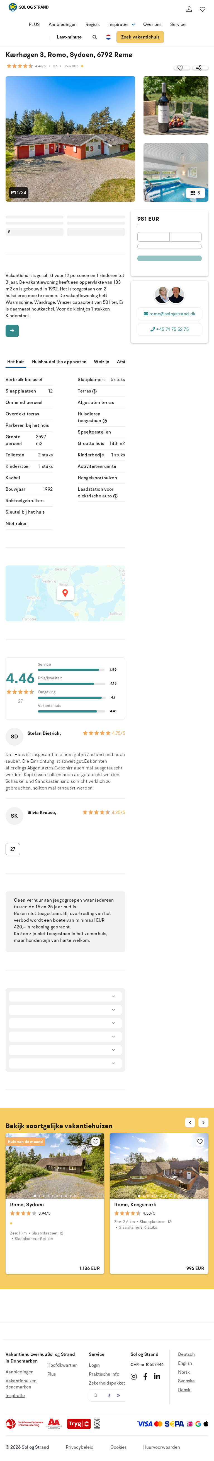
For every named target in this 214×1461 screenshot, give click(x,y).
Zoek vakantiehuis (140, 37)
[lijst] (202, 9)
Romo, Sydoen (27, 1204)
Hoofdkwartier (62, 1365)
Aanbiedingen (63, 24)
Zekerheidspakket (107, 1383)
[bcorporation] (98, 1428)
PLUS (34, 24)
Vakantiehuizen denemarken (21, 1384)
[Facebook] (145, 1376)
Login (94, 1365)
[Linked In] (157, 1376)
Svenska (186, 1381)
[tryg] (80, 1428)
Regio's (92, 24)
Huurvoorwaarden (161, 1447)
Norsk (184, 1372)
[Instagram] (134, 1376)
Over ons (152, 24)
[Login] (189, 9)
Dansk (184, 1390)
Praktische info (104, 1374)
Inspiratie (15, 1396)
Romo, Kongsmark (135, 1204)
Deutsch (186, 1354)
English (185, 1363)
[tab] (35, 1196)
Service (178, 24)
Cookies (118, 1447)
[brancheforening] (25, 1428)
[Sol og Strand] (28, 8)
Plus (51, 1374)
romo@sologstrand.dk (172, 314)
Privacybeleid (80, 1447)
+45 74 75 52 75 (172, 329)
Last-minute (69, 37)
